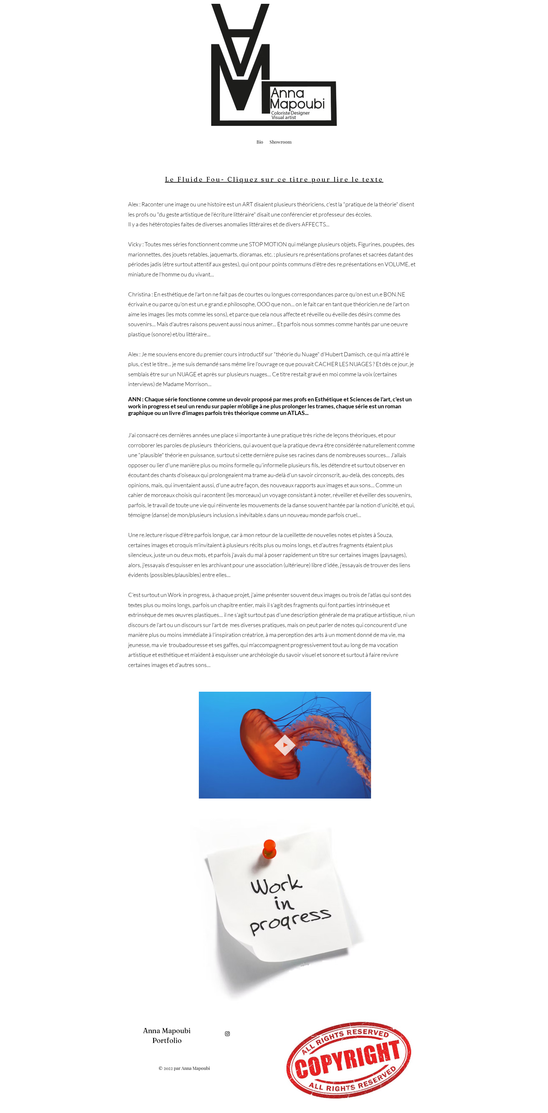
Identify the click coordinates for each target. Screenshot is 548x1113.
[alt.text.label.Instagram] (227, 1034)
